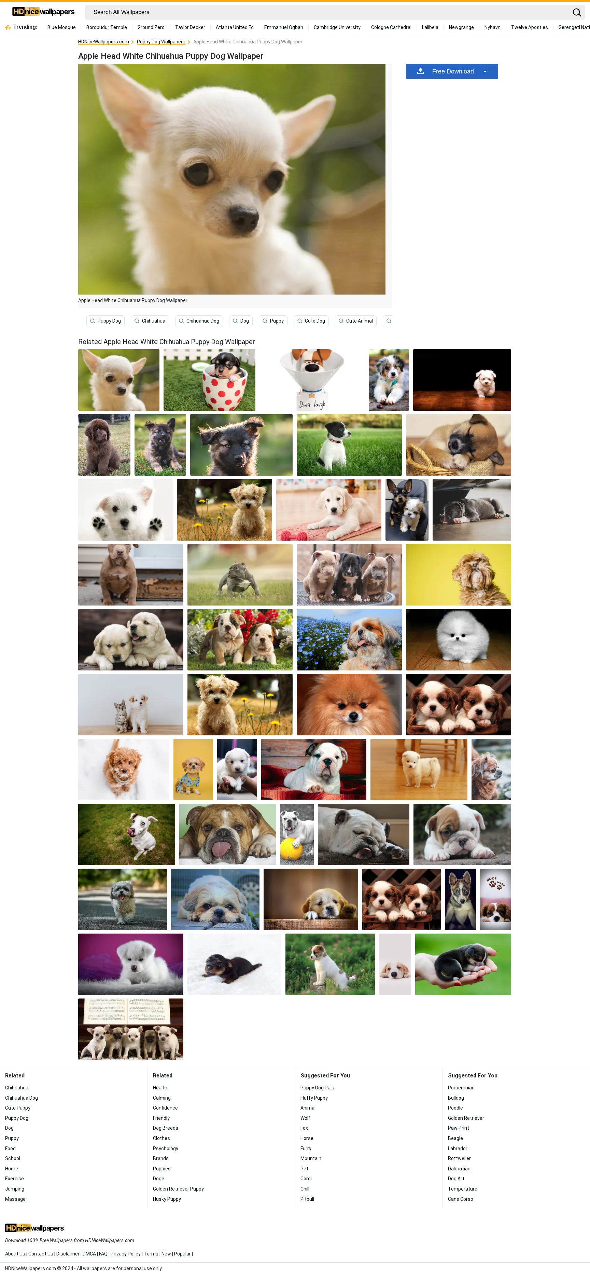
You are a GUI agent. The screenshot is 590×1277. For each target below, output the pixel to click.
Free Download (453, 71)
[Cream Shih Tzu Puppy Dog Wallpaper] (458, 575)
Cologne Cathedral (391, 27)
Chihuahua (153, 321)
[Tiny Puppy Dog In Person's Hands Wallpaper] (463, 964)
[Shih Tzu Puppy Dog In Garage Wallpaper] (215, 899)
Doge (158, 1178)
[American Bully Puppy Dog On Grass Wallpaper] (240, 575)
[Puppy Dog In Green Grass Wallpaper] (330, 964)
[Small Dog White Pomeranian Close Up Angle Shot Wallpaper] (458, 639)
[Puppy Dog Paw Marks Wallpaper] (495, 899)
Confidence (165, 1108)
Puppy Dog (109, 321)
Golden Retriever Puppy (178, 1189)
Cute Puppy (17, 1108)
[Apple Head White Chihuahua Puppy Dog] (118, 380)
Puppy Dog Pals (317, 1087)
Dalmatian (459, 1168)
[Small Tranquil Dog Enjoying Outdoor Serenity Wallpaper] (123, 769)
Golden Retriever (466, 1118)
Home (11, 1168)
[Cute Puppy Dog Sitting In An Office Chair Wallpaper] (407, 510)
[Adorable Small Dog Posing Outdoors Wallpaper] (491, 769)
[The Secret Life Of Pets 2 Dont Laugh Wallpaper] (312, 380)
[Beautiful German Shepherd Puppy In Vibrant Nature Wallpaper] (160, 445)
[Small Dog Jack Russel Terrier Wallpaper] (126, 834)
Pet (304, 1168)
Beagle (455, 1138)
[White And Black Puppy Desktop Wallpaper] (349, 445)
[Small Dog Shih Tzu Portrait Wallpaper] (193, 769)
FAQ (103, 1253)
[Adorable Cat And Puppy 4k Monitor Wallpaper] (130, 704)
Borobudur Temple (106, 27)
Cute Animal (359, 321)
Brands (161, 1158)
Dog (244, 321)
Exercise (14, 1178)
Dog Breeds (165, 1128)
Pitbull (307, 1199)
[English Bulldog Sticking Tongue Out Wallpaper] (227, 834)
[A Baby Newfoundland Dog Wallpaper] (104, 445)
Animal (307, 1108)
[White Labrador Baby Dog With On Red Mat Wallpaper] (328, 510)
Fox (304, 1128)
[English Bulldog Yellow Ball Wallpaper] (297, 834)
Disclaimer (68, 1253)
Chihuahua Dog (202, 321)
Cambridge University (337, 27)
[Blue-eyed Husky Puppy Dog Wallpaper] (460, 899)
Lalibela (430, 27)
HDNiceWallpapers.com (103, 41)
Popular (182, 1253)
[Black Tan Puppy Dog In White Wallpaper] (234, 964)
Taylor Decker (190, 27)
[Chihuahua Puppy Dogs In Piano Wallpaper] (130, 1029)
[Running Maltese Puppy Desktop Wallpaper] (462, 380)
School (12, 1158)
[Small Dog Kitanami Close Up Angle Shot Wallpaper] (237, 769)
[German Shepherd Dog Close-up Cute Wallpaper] (241, 445)
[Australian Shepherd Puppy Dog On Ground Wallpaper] (389, 380)
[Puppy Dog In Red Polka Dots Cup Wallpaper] (209, 380)
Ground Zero (151, 27)
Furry (305, 1148)
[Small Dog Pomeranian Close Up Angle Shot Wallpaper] (349, 704)
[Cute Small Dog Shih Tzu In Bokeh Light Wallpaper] (240, 704)
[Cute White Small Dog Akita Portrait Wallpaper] (418, 769)
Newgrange (461, 27)
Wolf (305, 1118)
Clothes (161, 1138)
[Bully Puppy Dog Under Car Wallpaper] (472, 510)
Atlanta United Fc (235, 27)
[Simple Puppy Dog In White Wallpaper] (395, 964)
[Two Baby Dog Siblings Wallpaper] (130, 639)
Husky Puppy (167, 1199)
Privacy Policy (126, 1253)
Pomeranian (461, 1087)
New (166, 1253)
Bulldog (456, 1098)
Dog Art (456, 1178)
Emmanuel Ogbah (283, 27)
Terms (151, 1253)
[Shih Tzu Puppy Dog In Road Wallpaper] (122, 899)
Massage (15, 1199)
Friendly (161, 1118)
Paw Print (458, 1128)
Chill (304, 1189)
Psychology (165, 1148)
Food (10, 1148)
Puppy (277, 321)
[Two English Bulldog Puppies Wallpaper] (240, 639)
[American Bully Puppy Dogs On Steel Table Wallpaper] (349, 575)
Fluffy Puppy (314, 1098)
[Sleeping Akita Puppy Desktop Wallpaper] (458, 445)
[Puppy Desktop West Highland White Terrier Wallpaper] (125, 510)
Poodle (455, 1108)
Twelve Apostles (529, 27)
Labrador (457, 1148)
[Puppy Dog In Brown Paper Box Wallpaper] (311, 899)
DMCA (89, 1253)
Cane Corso (460, 1199)
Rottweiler (459, 1158)
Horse (306, 1138)
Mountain (310, 1158)
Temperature (462, 1189)
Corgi (306, 1178)
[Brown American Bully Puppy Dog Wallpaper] (130, 575)
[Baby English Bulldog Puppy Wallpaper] (462, 834)
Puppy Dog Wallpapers (161, 41)
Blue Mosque (61, 27)
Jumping (14, 1189)
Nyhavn (492, 27)
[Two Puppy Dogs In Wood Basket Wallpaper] (401, 899)
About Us (15, 1253)
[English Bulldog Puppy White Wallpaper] (313, 769)
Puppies (162, 1168)
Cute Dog (315, 321)
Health (160, 1087)
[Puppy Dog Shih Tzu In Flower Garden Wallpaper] (349, 639)
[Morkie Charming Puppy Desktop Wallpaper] (224, 510)
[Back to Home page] (43, 12)
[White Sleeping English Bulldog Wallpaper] (363, 834)
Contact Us (40, 1253)
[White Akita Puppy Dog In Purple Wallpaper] (130, 964)
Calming (162, 1098)
